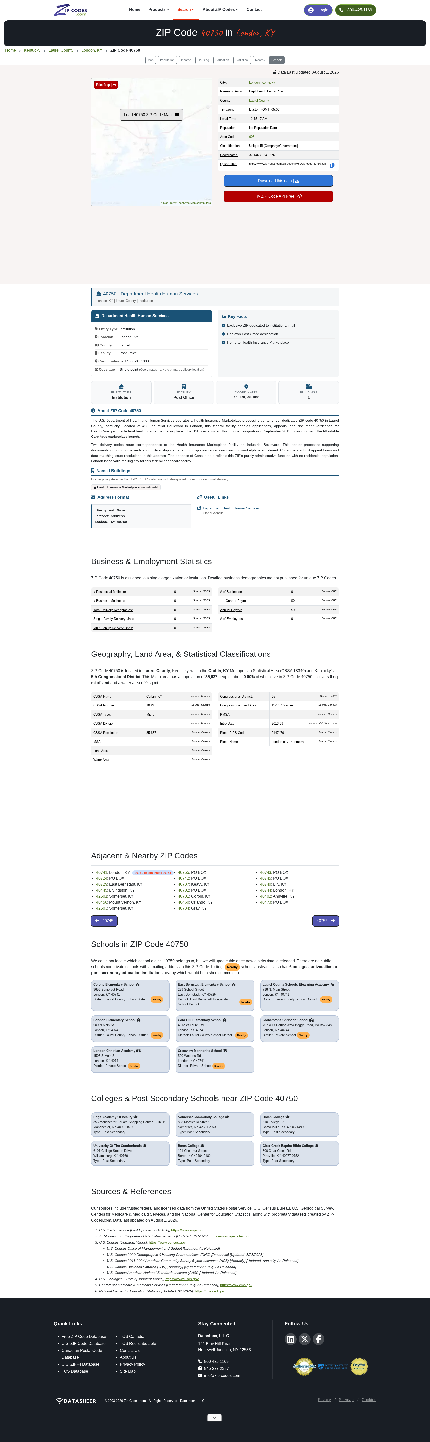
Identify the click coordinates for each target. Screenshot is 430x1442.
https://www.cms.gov (236, 1285)
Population (167, 60)
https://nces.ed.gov (210, 1291)
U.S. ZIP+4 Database (80, 1364)
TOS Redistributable (138, 1343)
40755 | (324, 921)
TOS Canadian (133, 1336)
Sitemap (346, 1400)
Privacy (324, 1400)
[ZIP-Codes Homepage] (76, 1401)
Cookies (369, 1400)
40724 (101, 878)
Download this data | (276, 181)
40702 (183, 890)
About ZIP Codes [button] (219, 9)
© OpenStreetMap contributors (192, 202)
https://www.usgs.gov (182, 1279)
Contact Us (130, 1350)
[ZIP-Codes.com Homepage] (70, 10)
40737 (183, 884)
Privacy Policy (132, 1364)
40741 (101, 872)
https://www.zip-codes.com (230, 1236)
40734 (183, 908)
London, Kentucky (262, 82)
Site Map (128, 1371)
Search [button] (184, 9)
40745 (265, 878)
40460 (183, 902)
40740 (265, 884)
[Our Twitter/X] (305, 1339)
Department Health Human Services (231, 510)
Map (151, 60)
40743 (265, 872)
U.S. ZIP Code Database (84, 1343)
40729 (101, 884)
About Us (128, 1357)
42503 (101, 908)
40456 (101, 902)
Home (134, 9)
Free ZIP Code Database (84, 1336)
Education (222, 60)
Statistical (242, 60)
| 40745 (106, 921)
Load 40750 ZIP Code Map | (149, 115)
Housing (203, 60)
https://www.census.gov (167, 1242)
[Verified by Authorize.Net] (304, 1366)
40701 (183, 896)
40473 (265, 902)
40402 (265, 896)
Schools (276, 60)
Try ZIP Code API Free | (276, 196)
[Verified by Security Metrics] (333, 1366)
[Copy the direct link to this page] (332, 165)
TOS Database (75, 1371)
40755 (183, 872)
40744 (265, 890)
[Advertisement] (215, 243)
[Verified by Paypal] (359, 1366)
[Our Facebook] (318, 1339)
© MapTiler (167, 202)
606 (251, 137)
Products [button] (157, 9)
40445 (101, 890)
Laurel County (259, 100)
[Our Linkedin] (291, 1339)
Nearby (260, 60)
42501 (101, 896)
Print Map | (104, 85)
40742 (183, 878)
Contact (254, 9)
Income (186, 60)
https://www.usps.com (188, 1230)
